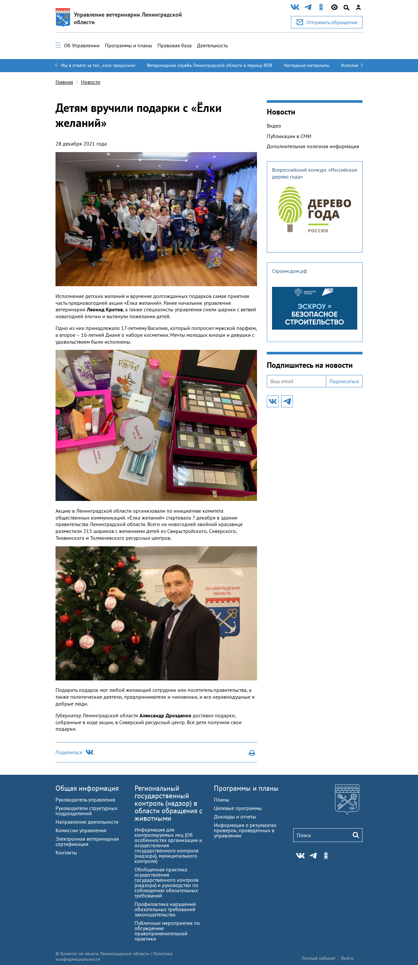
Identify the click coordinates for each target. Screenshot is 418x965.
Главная (64, 82)
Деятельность (212, 45)
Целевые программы (238, 808)
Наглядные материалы (306, 65)
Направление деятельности (87, 821)
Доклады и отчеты (235, 816)
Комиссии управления (81, 830)
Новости (90, 82)
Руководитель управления (85, 799)
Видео (274, 125)
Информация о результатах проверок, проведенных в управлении (245, 830)
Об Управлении (82, 45)
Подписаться (344, 381)
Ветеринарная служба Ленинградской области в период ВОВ (209, 65)
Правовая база (174, 45)
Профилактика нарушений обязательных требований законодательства (165, 909)
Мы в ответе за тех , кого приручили (98, 65)
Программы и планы (128, 45)
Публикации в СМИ (289, 136)
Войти (347, 958)
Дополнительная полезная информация (313, 146)
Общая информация (87, 788)
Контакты (66, 852)
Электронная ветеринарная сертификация (87, 841)
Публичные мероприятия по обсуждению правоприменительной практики (167, 931)
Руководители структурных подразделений (87, 811)
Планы (221, 799)
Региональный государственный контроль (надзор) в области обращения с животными (168, 803)
